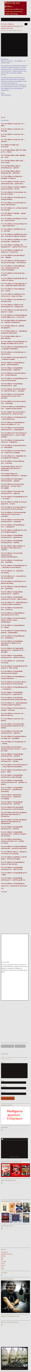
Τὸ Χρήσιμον (3, 1261)
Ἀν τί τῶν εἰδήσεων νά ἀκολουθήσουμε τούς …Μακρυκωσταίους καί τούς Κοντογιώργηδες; (13, 267)
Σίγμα (2, 1257)
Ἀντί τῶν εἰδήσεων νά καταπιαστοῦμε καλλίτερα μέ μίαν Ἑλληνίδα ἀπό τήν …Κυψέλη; (13, 726)
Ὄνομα (3, 1080)
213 (26, 24)
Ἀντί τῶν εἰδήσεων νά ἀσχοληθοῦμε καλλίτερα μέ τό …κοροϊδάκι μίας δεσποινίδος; (12, 789)
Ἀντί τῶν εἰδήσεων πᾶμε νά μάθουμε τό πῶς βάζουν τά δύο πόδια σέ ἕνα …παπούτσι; (13, 548)
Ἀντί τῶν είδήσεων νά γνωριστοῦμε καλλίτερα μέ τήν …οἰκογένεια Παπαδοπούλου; (12, 555)
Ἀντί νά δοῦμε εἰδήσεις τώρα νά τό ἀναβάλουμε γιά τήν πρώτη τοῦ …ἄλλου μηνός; (11, 468)
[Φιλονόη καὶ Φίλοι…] (15, 15)
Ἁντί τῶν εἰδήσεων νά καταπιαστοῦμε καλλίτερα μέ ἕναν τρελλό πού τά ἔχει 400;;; (12, 396)
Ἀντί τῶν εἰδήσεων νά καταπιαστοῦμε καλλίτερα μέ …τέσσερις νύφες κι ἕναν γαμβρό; (12, 486)
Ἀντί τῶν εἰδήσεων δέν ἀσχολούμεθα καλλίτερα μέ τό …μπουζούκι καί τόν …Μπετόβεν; (13, 650)
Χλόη (2, 1267)
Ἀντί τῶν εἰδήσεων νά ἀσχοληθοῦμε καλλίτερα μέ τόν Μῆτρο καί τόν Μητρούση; (12, 643)
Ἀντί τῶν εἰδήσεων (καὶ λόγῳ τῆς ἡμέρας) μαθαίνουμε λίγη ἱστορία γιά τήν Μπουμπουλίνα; (14, 821)
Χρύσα (2, 1269)
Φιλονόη (19, 30)
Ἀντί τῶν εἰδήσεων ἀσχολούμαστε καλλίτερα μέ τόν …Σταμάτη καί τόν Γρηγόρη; (11, 796)
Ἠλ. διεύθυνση (4, 1086)
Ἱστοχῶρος (3, 1091)
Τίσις (2, 1259)
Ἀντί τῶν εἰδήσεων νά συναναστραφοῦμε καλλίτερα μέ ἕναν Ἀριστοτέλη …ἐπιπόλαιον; (13, 514)
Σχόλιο (2, 1062)
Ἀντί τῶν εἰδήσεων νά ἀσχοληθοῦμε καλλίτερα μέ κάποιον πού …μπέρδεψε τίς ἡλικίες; (14, 782)
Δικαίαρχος (3, 1255)
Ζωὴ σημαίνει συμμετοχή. (20, 1046)
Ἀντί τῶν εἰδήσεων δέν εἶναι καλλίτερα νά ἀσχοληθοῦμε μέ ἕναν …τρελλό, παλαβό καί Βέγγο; (14, 435)
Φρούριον (3, 1265)
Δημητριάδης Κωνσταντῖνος (7, 1254)
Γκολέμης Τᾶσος (4, 1252)
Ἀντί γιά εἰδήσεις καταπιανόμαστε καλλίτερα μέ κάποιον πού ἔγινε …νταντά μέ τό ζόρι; (13, 749)
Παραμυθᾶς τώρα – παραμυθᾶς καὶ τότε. (8, 1046)
